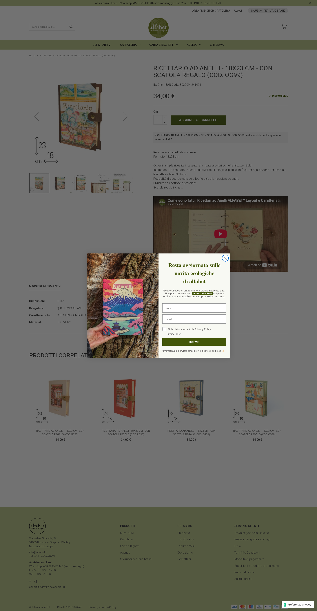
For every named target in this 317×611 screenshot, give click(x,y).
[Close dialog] (225, 258)
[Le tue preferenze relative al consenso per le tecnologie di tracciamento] (298, 604)
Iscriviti (194, 341)
